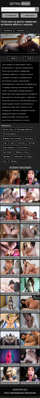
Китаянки (8, 30)
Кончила (21, 143)
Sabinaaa (6, 156)
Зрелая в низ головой (12, 138)
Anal (12, 143)
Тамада (14, 161)
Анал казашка (8, 147)
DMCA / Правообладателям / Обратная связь (20, 393)
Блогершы (29, 138)
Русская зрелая (9, 134)
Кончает (31, 143)
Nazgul (30, 156)
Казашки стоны (21, 152)
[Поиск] (37, 9)
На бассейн (18, 156)
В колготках (23, 147)
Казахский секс (20, 389)
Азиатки (21, 30)
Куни (5, 161)
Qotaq (20, 3)
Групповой (7, 152)
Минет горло (8, 129)
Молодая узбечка (24, 129)
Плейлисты (11, 15)
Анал (5, 143)
